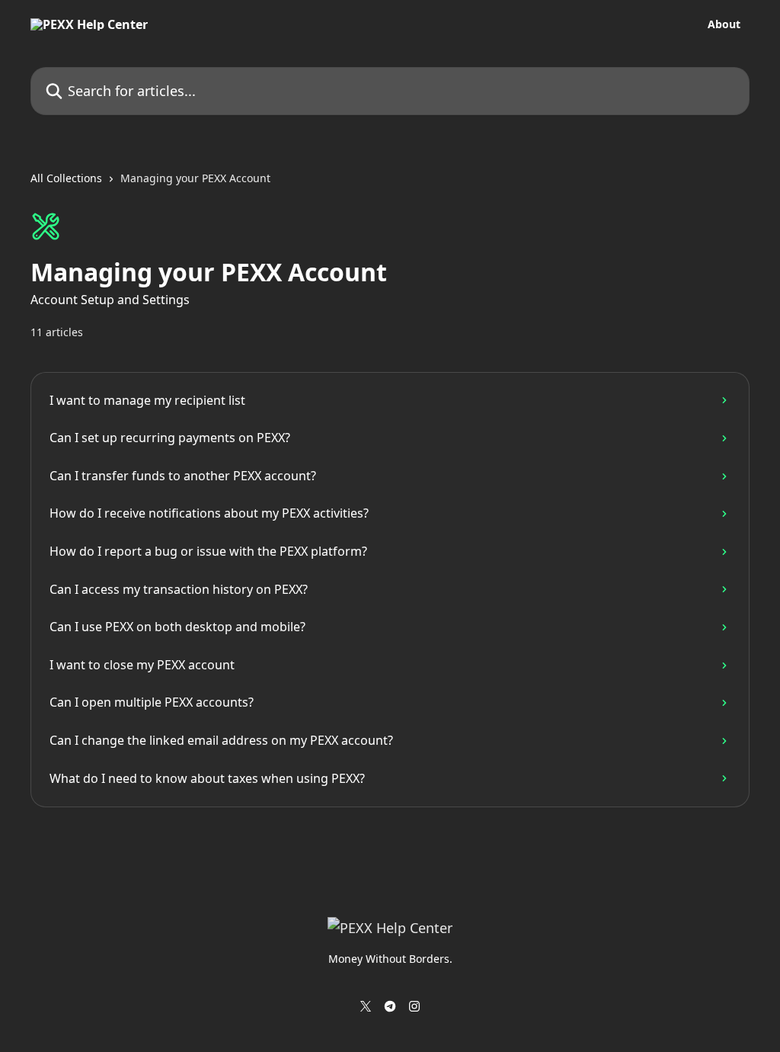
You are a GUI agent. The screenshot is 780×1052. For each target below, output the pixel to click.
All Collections (66, 178)
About (724, 24)
